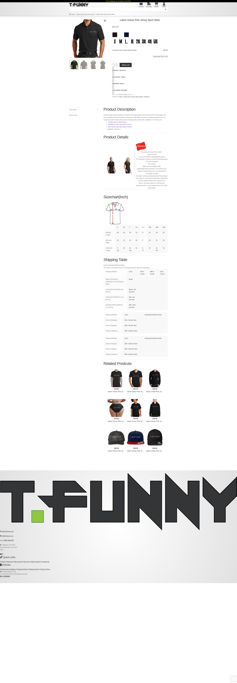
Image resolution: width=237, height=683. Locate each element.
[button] (105, 20)
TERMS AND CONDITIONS (117, 122)
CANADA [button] (110, 265)
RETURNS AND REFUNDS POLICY (120, 127)
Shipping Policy (22, 569)
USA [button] (105, 265)
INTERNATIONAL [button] (119, 265)
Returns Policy (34, 569)
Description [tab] (73, 110)
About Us (10, 562)
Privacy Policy (45, 569)
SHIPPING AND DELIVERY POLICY (120, 124)
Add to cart (126, 65)
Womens (147, 96)
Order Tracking (35, 562)
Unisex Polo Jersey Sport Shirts (85, 14)
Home (73, 14)
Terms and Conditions (8, 569)
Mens (121, 96)
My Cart (26, 562)
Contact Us (45, 562)
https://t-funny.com (8, 531)
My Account (18, 562)
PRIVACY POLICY (114, 129)
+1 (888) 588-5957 (8, 540)
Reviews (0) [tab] (73, 115)
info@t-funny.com (7, 536)
